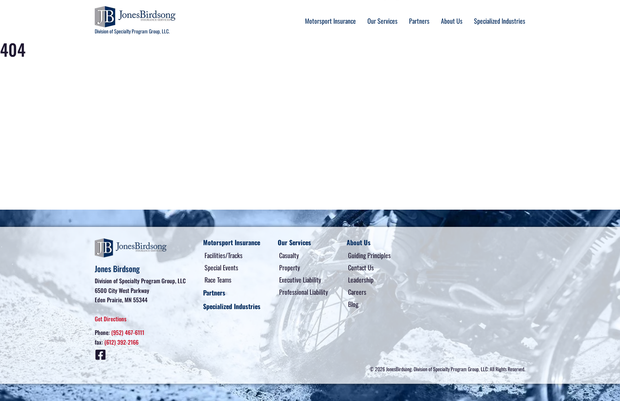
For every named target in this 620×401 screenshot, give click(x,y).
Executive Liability (300, 279)
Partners (419, 20)
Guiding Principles (369, 255)
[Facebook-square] (100, 354)
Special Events (221, 267)
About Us (451, 20)
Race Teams (218, 279)
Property (289, 267)
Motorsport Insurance (330, 20)
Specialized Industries (499, 20)
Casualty (289, 255)
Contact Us (361, 267)
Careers (357, 292)
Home (7, 78)
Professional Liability (303, 292)
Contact (28, 78)
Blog (353, 304)
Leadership (361, 279)
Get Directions (110, 318)
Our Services (382, 20)
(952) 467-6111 (127, 332)
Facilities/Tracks (224, 255)
